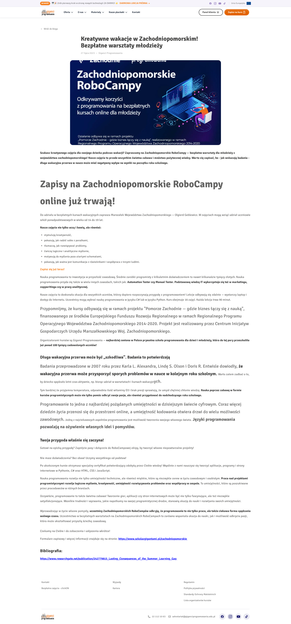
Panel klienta (209, 12)
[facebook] (210, 3)
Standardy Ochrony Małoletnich (200, 594)
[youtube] (220, 3)
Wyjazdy (117, 582)
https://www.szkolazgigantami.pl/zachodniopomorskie (152, 539)
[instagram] (215, 3)
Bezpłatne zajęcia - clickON (55, 588)
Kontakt (136, 12)
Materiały (96, 12)
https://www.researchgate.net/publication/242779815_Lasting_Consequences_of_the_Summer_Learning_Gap (108, 558)
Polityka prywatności (194, 588)
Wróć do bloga (51, 28)
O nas (80, 12)
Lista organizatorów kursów (197, 600)
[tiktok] (224, 3)
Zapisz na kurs (235, 12)
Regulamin (189, 582)
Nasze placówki (116, 12)
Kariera (116, 588)
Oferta (67, 12)
